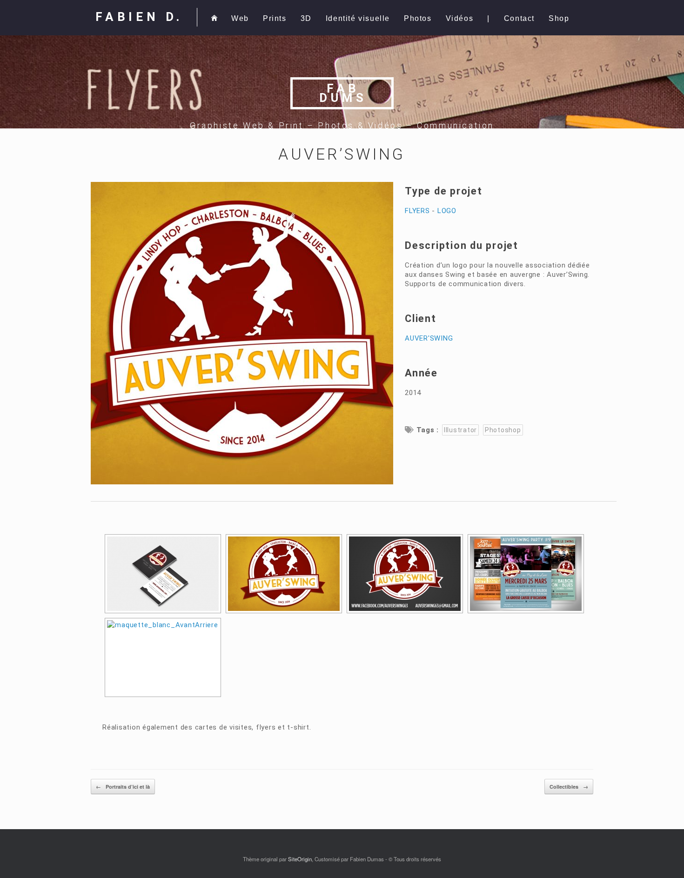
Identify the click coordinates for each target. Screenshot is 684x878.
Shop (559, 18)
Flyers (417, 211)
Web (240, 18)
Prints (275, 18)
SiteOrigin (300, 859)
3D (306, 18)
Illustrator (460, 430)
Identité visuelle (358, 18)
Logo (446, 211)
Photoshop (503, 430)
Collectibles (569, 786)
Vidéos (460, 18)
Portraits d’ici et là (123, 786)
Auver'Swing (429, 338)
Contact (519, 18)
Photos (418, 18)
